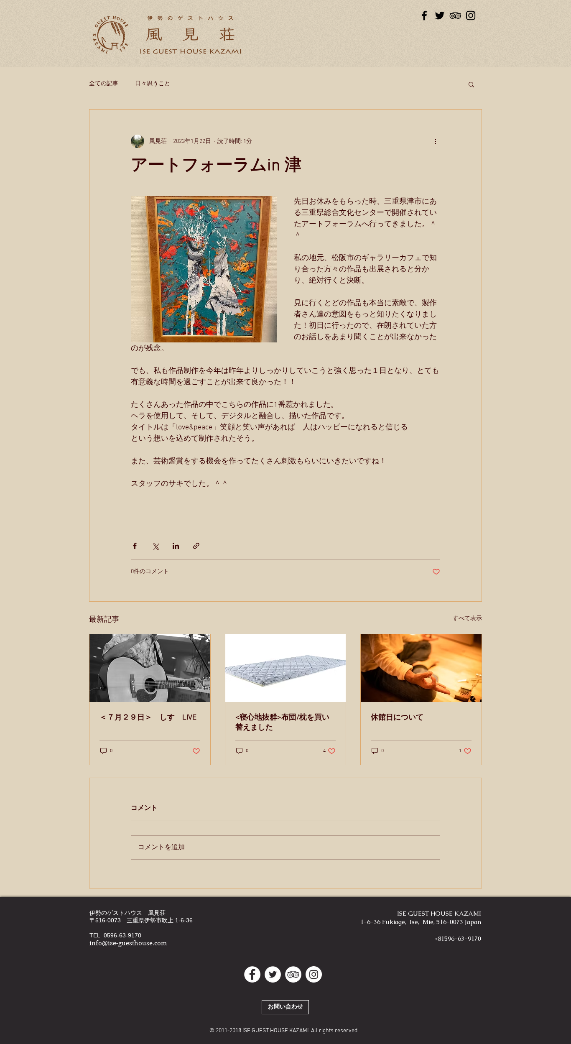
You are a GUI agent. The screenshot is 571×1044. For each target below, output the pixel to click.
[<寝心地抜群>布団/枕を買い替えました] (285, 668)
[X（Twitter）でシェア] (155, 546)
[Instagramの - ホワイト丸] (314, 974)
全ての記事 (103, 83)
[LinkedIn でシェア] (176, 546)
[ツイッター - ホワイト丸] (273, 974)
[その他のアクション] (435, 141)
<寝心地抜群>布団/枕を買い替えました (282, 722)
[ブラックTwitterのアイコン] (439, 15)
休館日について (397, 717)
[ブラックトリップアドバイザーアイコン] (455, 15)
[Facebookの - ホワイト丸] (252, 974)
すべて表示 (467, 618)
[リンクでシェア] (196, 546)
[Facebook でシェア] (135, 546)
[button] (471, 84)
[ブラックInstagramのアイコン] (470, 15)
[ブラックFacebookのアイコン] (424, 15)
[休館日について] (421, 668)
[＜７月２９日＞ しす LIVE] (149, 668)
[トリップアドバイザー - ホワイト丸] (293, 974)
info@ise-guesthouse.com (128, 943)
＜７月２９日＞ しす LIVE (147, 717)
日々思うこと (152, 83)
